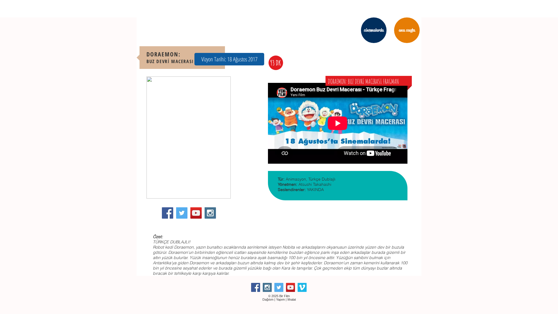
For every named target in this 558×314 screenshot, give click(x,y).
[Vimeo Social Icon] (302, 287)
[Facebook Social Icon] (167, 213)
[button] (229, 59)
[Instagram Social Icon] (210, 213)
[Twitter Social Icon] (181, 213)
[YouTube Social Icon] (196, 213)
